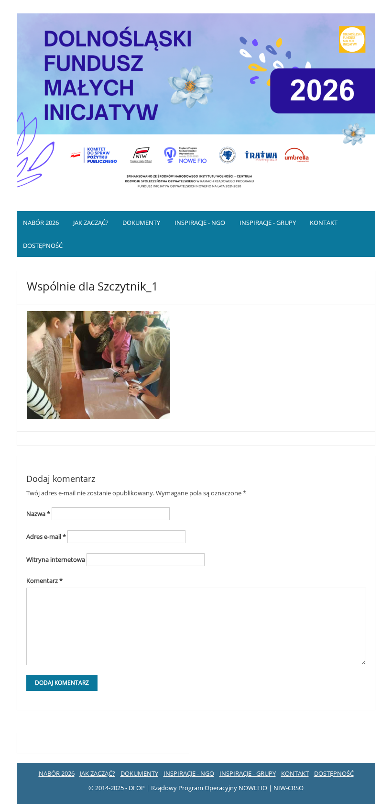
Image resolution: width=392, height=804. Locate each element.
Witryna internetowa (55, 559)
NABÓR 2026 (41, 222)
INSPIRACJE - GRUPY (268, 222)
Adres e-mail (46, 536)
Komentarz (44, 580)
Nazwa (38, 513)
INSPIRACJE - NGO (199, 222)
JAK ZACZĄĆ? (91, 222)
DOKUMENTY (141, 222)
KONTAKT (324, 222)
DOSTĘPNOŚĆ (43, 245)
